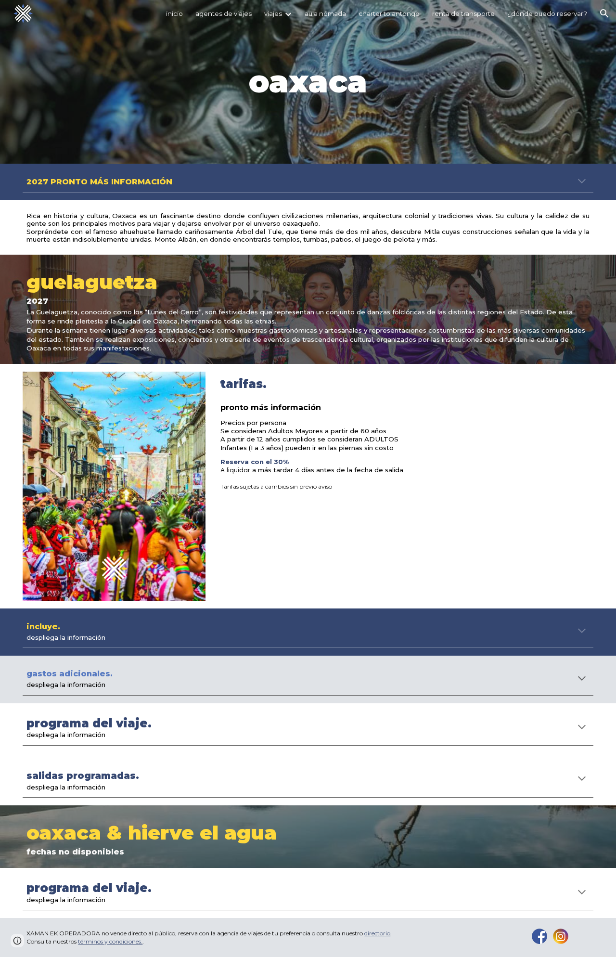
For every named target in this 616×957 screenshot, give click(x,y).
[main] (308, 81)
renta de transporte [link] (463, 13)
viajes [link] (273, 13)
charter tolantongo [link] (389, 13)
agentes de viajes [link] (223, 13)
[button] (604, 13)
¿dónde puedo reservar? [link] (547, 13)
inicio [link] (174, 13)
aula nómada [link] (325, 13)
